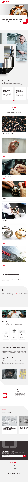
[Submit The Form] (24, 456)
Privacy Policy (14, 480)
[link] (7, 93)
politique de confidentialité (12, 457)
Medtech (17, 473)
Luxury (13, 473)
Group (9, 473)
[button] (13, 100)
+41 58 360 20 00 (14, 468)
